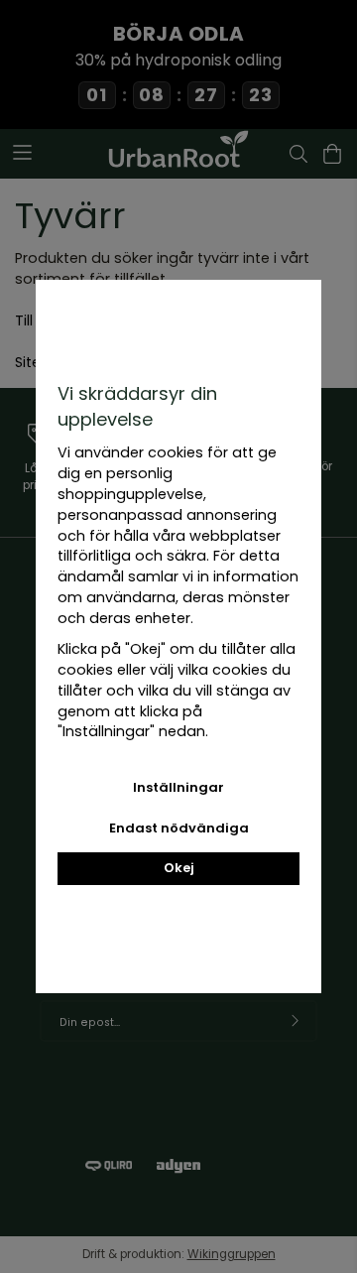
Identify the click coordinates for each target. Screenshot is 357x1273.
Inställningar (178, 787)
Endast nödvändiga (179, 828)
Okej (179, 867)
